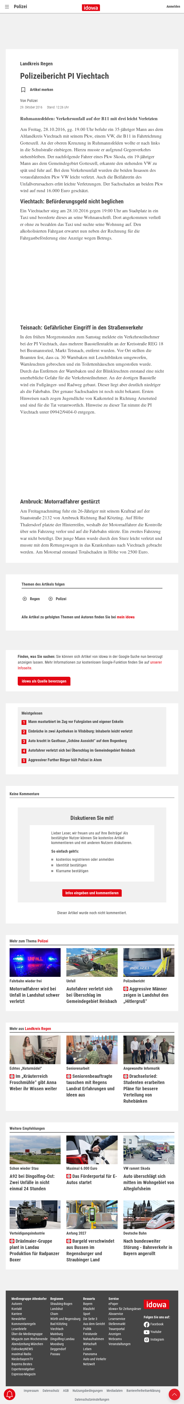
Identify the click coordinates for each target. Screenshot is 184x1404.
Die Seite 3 (90, 1319)
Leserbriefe (19, 1329)
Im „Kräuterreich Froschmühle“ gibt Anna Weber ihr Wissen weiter (33, 1082)
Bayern (87, 1304)
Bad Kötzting (58, 1324)
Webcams (115, 1339)
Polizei (20, 6)
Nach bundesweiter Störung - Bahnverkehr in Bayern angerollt (147, 1247)
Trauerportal (117, 1329)
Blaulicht (89, 1309)
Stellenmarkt (117, 1324)
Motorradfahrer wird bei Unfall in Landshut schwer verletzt (35, 995)
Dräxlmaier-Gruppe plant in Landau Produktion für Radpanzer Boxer (34, 1250)
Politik (87, 1329)
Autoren (17, 1304)
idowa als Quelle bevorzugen (44, 681)
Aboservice (116, 1314)
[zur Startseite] (158, 1302)
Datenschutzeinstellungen (92, 1399)
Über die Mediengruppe (27, 1334)
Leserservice (117, 1319)
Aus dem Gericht (94, 1324)
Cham (54, 1314)
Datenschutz (51, 1391)
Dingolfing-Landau (62, 1339)
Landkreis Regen (38, 1028)
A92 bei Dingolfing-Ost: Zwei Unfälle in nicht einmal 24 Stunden (32, 1182)
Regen (35, 599)
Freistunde (90, 1334)
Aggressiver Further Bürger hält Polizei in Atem (65, 760)
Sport (86, 1314)
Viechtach (56, 1329)
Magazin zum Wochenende (30, 1339)
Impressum (31, 1391)
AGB (66, 1391)
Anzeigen (115, 1334)
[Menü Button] (7, 6)
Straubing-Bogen (61, 1304)
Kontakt (17, 1309)
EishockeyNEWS (22, 1349)
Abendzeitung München (27, 1344)
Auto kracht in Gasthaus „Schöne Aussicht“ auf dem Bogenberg (77, 740)
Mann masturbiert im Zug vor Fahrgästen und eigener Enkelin (75, 721)
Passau (55, 1354)
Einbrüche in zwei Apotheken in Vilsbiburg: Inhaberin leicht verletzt (80, 731)
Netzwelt (89, 1364)
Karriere (17, 1314)
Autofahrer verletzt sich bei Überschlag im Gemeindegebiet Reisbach (81, 750)
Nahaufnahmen (93, 1339)
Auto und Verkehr (94, 1359)
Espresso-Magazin (24, 1374)
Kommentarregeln (24, 1324)
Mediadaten (115, 1391)
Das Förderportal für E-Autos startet (91, 1179)
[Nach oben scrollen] (174, 1394)
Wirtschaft (90, 1344)
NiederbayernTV (22, 1359)
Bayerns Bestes (22, 1364)
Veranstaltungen (120, 1344)
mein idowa (126, 617)
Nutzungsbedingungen (88, 1391)
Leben (87, 1349)
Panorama (90, 1354)
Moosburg (57, 1344)
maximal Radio (21, 1354)
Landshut (56, 1309)
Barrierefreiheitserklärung (143, 1391)
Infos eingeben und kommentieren (92, 893)
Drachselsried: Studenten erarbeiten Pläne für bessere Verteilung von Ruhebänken (144, 1088)
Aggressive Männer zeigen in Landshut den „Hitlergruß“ (145, 995)
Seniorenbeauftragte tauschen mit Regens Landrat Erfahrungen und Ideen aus (90, 1085)
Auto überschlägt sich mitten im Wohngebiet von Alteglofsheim (148, 1182)
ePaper (113, 1304)
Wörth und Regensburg (65, 1319)
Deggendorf (58, 1349)
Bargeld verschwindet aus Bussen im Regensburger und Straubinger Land (90, 1250)
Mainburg (56, 1334)
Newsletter (19, 1319)
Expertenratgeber (23, 1369)
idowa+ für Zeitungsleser (125, 1309)
